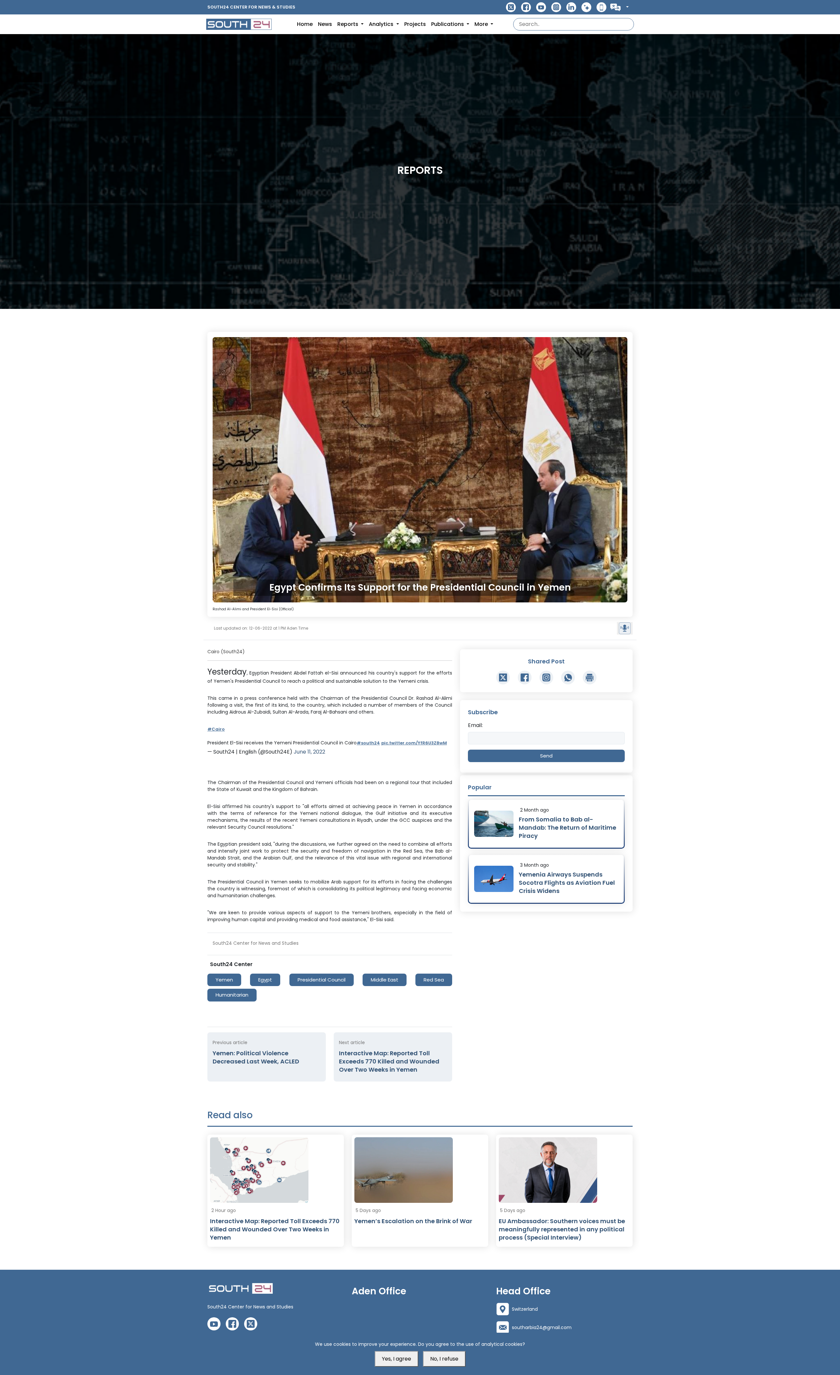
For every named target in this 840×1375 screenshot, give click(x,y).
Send (546, 755)
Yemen (224, 979)
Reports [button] (348, 24)
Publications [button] (448, 24)
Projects (415, 24)
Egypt (265, 979)
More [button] (481, 24)
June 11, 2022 (309, 752)
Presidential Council (322, 979)
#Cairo (216, 729)
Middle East (384, 979)
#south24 (368, 743)
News (325, 24)
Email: (475, 725)
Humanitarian (232, 994)
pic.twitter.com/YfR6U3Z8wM (414, 743)
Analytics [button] (382, 24)
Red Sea (434, 979)
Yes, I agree (396, 1359)
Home (305, 24)
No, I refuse (444, 1359)
